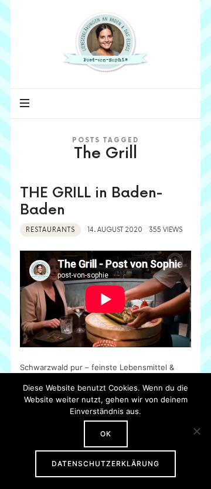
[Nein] (196, 431)
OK (105, 433)
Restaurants (50, 230)
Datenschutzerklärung (105, 463)
